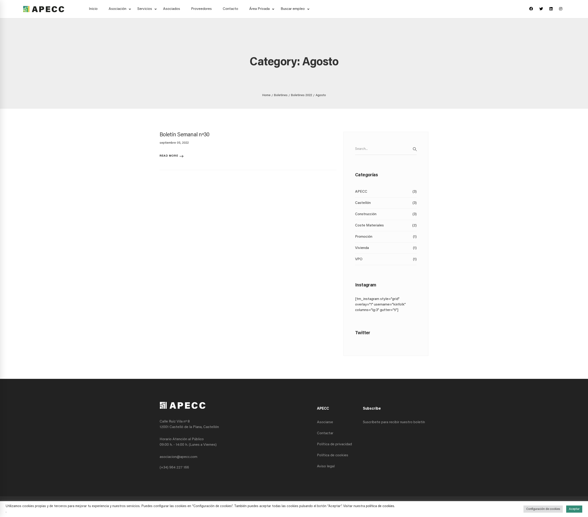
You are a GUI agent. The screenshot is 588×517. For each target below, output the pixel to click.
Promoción (386, 237)
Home (266, 95)
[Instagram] (560, 9)
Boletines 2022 (301, 95)
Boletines (281, 95)
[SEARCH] (415, 149)
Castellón (386, 203)
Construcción (386, 214)
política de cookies (380, 506)
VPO (386, 259)
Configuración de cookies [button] (543, 509)
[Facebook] (531, 9)
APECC (386, 192)
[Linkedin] (551, 9)
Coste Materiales (386, 225)
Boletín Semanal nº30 (184, 135)
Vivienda (386, 248)
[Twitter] (541, 9)
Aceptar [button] (574, 509)
